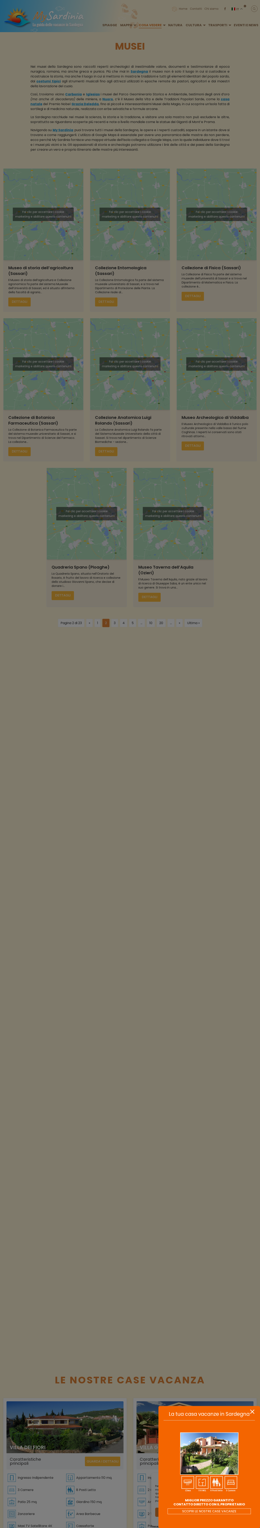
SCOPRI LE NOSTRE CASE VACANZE (209, 1511)
